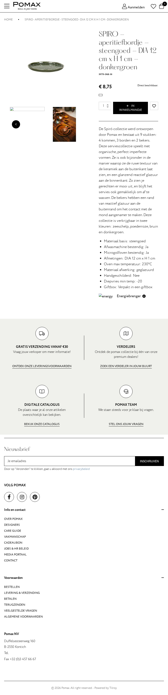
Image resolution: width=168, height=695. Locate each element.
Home (8, 20)
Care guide (12, 531)
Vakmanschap (15, 537)
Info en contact (15, 510)
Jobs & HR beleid (16, 549)
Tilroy (113, 688)
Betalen (10, 599)
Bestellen (12, 587)
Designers (12, 525)
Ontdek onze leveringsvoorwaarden (42, 366)
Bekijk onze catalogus (42, 424)
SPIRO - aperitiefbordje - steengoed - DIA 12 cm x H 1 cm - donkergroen (77, 20)
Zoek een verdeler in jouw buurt (126, 366)
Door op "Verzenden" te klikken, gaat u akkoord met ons (47, 469)
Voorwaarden (13, 578)
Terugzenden (14, 605)
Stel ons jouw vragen (126, 424)
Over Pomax (13, 519)
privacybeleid (81, 469)
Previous (16, 124)
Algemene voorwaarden (23, 617)
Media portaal (15, 555)
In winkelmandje (130, 108)
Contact (10, 560)
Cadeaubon (13, 543)
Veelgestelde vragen (20, 611)
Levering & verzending (22, 593)
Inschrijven (149, 461)
